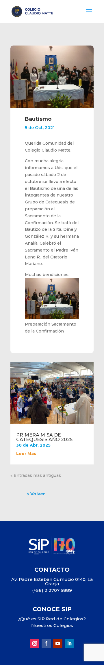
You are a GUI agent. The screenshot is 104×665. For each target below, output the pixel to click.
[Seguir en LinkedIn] (69, 643)
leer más (26, 453)
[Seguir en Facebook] (46, 643)
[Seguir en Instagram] (34, 643)
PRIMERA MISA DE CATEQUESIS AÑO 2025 (44, 437)
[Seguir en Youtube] (57, 643)
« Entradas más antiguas (35, 475)
